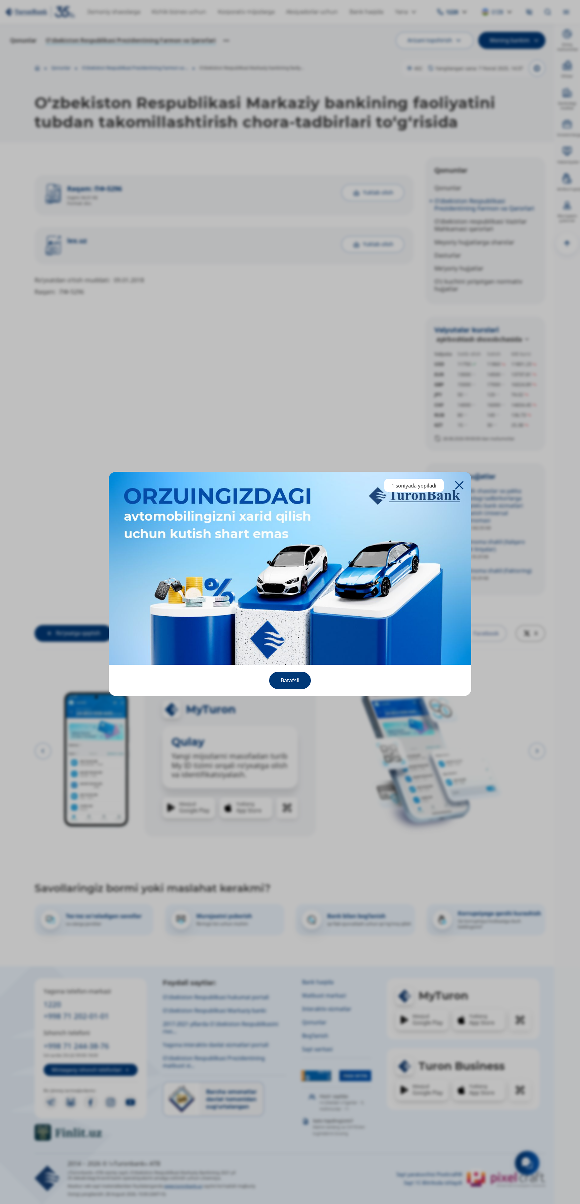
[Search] (547, 12)
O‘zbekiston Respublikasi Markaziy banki (214, 1010)
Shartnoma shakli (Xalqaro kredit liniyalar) (491, 545)
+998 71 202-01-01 (76, 1016)
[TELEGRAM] (51, 1102)
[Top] (567, 243)
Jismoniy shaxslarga (113, 11)
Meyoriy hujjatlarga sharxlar (474, 242)
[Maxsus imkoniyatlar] (529, 12)
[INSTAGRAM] (110, 1102)
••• (226, 40)
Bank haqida (366, 11)
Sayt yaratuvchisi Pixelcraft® (429, 1174)
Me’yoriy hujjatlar (458, 268)
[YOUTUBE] (130, 1102)
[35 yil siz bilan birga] (40, 12)
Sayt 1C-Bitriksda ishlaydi (433, 1183)
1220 (52, 1004)
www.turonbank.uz (183, 1186)
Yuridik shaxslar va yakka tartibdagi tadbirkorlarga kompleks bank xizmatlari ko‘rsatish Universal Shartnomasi (490, 505)
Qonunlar (23, 40)
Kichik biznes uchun (179, 11)
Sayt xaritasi (317, 1049)
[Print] (537, 68)
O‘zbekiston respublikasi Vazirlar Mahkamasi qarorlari (480, 225)
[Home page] (37, 68)
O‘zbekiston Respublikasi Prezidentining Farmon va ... (135, 68)
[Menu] (566, 12)
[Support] (527, 1163)
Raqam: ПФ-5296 (94, 188)
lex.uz (77, 240)
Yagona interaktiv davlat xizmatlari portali (216, 1044)
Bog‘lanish (315, 1035)
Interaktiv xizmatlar (326, 1009)
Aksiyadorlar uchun (312, 11)
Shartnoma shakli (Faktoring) (495, 570)
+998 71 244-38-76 (76, 1046)
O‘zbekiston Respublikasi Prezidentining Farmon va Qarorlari (131, 40)
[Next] (537, 751)
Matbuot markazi (324, 995)
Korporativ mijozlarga (246, 11)
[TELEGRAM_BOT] (70, 1102)
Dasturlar (447, 255)
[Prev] (43, 751)
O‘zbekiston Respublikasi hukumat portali (216, 997)
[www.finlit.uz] (91, 1132)
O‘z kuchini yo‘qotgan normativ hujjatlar (478, 285)
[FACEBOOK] (90, 1102)
